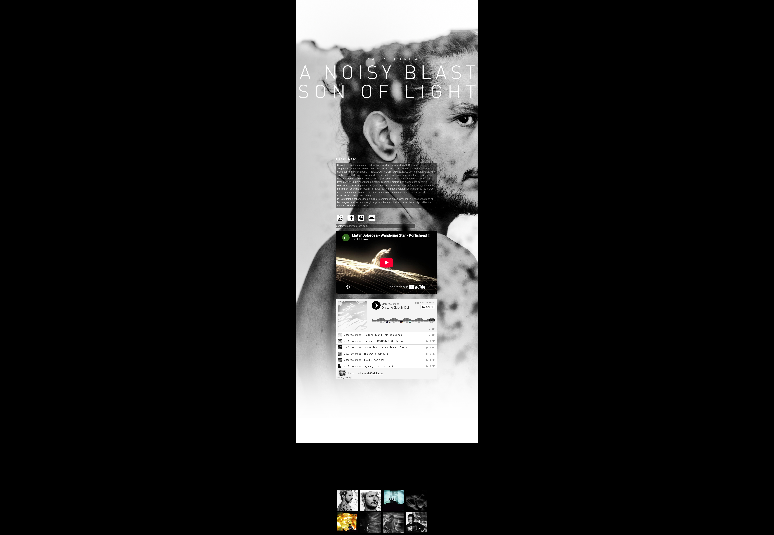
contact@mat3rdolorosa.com (352, 226)
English (352, 158)
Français (341, 158)
